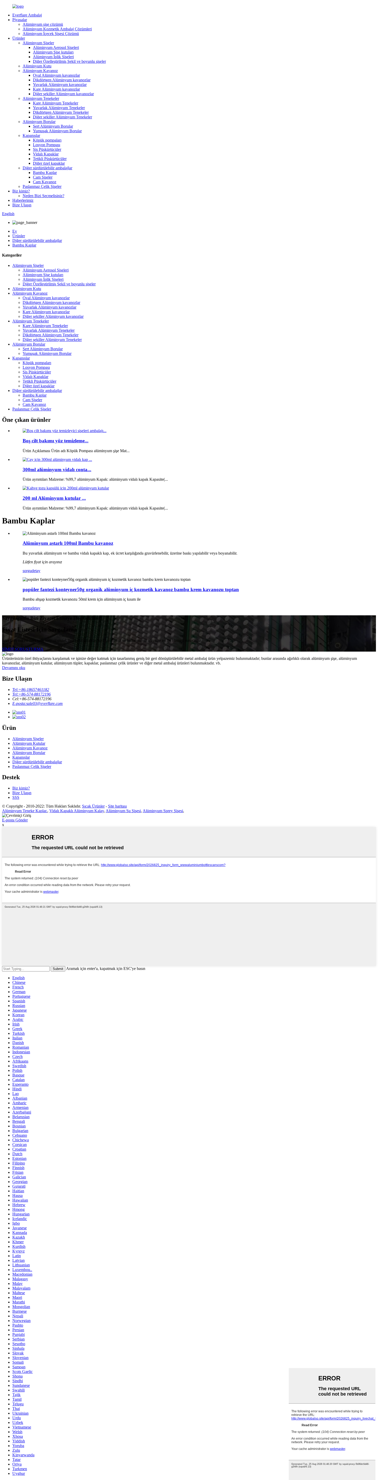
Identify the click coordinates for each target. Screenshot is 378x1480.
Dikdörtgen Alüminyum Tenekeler (61, 112)
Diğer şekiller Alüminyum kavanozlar (63, 94)
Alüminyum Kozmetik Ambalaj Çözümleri (57, 29)
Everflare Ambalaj (27, 15)
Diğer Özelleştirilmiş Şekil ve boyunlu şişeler (69, 61)
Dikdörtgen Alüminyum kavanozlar (62, 80)
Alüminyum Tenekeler (41, 98)
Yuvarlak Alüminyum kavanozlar (60, 84)
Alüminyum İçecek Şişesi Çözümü (51, 33)
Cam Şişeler (42, 177)
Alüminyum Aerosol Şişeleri (56, 47)
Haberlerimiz (22, 200)
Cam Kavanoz (44, 182)
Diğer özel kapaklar (49, 163)
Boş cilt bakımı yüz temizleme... (55, 440)
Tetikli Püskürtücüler (50, 158)
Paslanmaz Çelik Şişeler (42, 186)
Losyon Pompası (46, 145)
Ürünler (18, 38)
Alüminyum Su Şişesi (123, 811)
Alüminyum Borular (39, 121)
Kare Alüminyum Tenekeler (55, 103)
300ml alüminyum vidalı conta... (57, 469)
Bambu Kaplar (45, 172)
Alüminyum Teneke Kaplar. (24, 811)
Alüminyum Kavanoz (40, 70)
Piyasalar (19, 19)
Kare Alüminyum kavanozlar (56, 89)
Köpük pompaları (47, 140)
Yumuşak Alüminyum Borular (57, 131)
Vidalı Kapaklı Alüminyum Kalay (76, 811)
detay (36, 570)
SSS (15, 797)
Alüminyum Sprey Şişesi (163, 811)
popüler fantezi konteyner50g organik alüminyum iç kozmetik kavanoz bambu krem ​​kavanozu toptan (131, 589)
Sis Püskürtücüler (47, 149)
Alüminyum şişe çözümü (43, 24)
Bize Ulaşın (21, 205)
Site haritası (117, 806)
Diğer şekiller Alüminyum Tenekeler (62, 117)
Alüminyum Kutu (37, 66)
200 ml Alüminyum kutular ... (54, 498)
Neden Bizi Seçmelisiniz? (43, 196)
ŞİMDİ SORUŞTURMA (22, 649)
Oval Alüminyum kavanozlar (56, 75)
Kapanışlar (31, 135)
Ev (14, 231)
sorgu (27, 570)
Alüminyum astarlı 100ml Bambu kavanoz (68, 543)
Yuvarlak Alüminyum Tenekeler (59, 108)
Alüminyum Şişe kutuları (53, 52)
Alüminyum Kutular (28, 743)
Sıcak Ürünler (93, 806)
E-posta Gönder (15, 820)
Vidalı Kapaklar (46, 154)
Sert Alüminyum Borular (53, 126)
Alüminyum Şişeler (38, 43)
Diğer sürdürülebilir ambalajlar (47, 168)
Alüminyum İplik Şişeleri (53, 57)
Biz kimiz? (21, 191)
